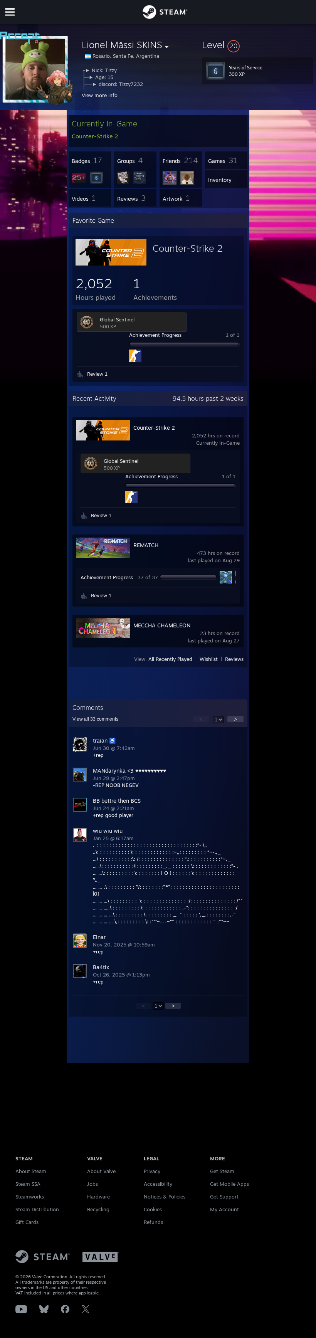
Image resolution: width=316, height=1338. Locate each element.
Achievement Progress (155, 335)
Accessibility (158, 1184)
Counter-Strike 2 (188, 248)
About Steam (30, 1171)
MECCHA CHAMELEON (161, 625)
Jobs (92, 1184)
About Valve (101, 1171)
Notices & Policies (164, 1196)
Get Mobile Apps (229, 1184)
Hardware (98, 1196)
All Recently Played (170, 659)
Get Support (224, 1196)
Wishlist (209, 659)
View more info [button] (100, 95)
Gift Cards (27, 1222)
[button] (257, 44)
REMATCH (145, 545)
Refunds (153, 1222)
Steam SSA (27, 1184)
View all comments (95, 719)
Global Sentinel (117, 319)
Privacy (152, 1171)
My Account (224, 1209)
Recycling (98, 1209)
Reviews (234, 659)
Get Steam (222, 1171)
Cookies (153, 1209)
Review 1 (97, 374)
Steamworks (29, 1196)
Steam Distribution (37, 1209)
